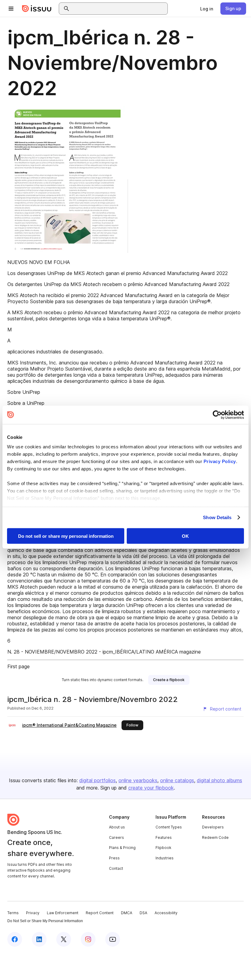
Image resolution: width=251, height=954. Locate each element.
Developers (213, 827)
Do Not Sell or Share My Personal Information (45, 921)
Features (163, 837)
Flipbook (163, 847)
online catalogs (177, 780)
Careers (116, 837)
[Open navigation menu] (11, 8)
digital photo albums (219, 780)
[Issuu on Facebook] (14, 939)
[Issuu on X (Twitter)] (63, 939)
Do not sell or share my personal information (66, 535)
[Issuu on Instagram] (88, 939)
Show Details (217, 517)
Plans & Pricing (122, 847)
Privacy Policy (220, 461)
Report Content (100, 913)
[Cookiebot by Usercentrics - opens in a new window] (217, 414)
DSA (143, 913)
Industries (164, 858)
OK (185, 535)
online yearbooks (137, 780)
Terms (13, 913)
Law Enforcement (62, 913)
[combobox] (119, 8)
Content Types (168, 827)
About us (117, 827)
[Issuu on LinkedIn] (39, 939)
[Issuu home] (37, 8)
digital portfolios (97, 780)
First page (18, 666)
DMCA (126, 913)
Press (114, 858)
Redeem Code (215, 837)
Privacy (32, 913)
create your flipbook (151, 788)
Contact (116, 868)
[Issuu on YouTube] (112, 939)
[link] (206, 8)
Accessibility (166, 913)
